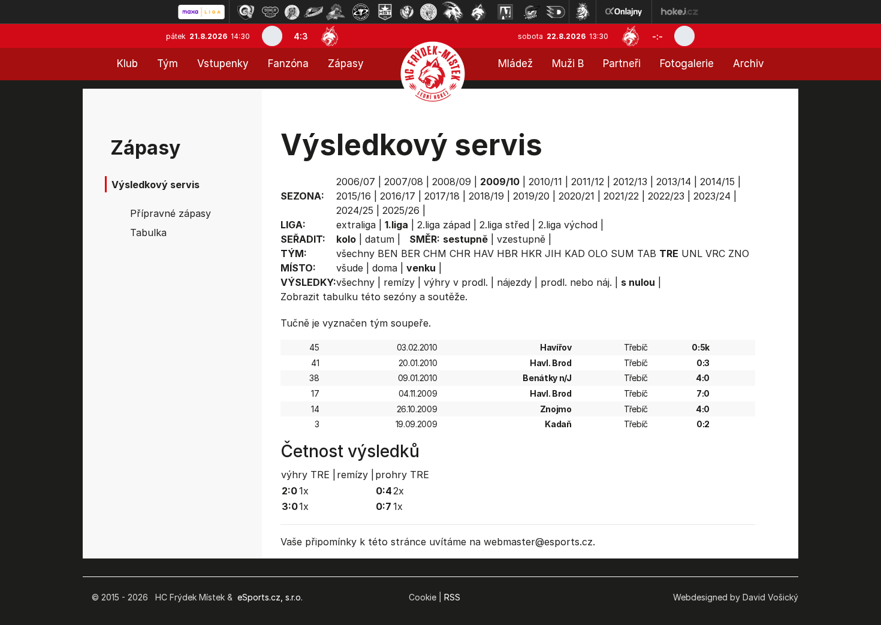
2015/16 (353, 196)
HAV (483, 253)
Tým (167, 64)
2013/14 (673, 182)
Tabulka (148, 232)
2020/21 (577, 196)
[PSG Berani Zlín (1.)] (246, 12)
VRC (715, 253)
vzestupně (521, 239)
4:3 (301, 36)
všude (349, 268)
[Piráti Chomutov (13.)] (531, 12)
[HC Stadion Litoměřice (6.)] (361, 12)
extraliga (356, 225)
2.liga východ (568, 225)
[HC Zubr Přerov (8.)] (407, 12)
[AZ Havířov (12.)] (505, 12)
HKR (531, 253)
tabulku (340, 297)
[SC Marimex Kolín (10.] (452, 12)
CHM (434, 253)
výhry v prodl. (456, 282)
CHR (459, 253)
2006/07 (355, 182)
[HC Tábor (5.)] (336, 12)
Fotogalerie (687, 64)
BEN (388, 253)
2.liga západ (443, 225)
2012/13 (630, 182)
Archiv (748, 64)
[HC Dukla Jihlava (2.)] (270, 12)
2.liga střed (504, 225)
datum (379, 239)
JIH (553, 253)
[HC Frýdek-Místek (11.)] (479, 12)
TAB (646, 253)
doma (384, 268)
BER (410, 253)
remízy (399, 282)
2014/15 (717, 182)
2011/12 (587, 182)
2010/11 (545, 182)
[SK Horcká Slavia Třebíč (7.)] (385, 12)
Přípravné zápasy (170, 213)
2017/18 (442, 196)
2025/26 (401, 210)
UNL (691, 253)
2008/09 (451, 182)
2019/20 (531, 196)
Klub (127, 64)
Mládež (515, 64)
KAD (575, 253)
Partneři (622, 64)
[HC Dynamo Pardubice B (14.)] (555, 12)
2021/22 (621, 196)
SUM (622, 253)
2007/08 (403, 182)
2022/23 (666, 196)
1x (304, 491)
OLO (598, 253)
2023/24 (712, 196)
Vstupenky (223, 64)
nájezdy (514, 282)
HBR (507, 253)
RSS (452, 597)
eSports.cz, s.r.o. (270, 597)
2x (398, 491)
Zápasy (346, 64)
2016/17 (397, 196)
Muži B (568, 64)
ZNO (738, 253)
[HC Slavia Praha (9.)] (428, 12)
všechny (355, 253)
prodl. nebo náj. (576, 282)
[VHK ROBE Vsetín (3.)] (292, 12)
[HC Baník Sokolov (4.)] (313, 12)
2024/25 (354, 210)
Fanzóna (288, 64)
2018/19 (486, 196)
